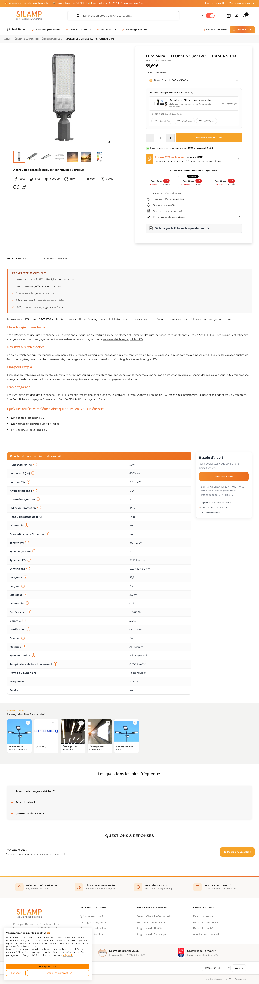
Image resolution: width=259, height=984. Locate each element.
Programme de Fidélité (149, 928)
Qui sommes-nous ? (91, 916)
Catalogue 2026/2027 (93, 922)
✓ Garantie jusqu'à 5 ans (132, 3)
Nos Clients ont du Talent (151, 922)
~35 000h (91, 178)
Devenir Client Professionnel (153, 916)
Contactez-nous (224, 476)
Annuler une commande (206, 934)
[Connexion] (236, 15)
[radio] (161, 121)
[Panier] (244, 15)
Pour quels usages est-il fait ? (35, 791)
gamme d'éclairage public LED (123, 339)
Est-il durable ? (25, 802)
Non (73, 178)
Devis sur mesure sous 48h (168, 211)
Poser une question (239, 852)
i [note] (170, 72)
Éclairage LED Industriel (27, 39)
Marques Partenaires (91, 934)
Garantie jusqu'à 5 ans (165, 205)
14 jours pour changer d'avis (169, 216)
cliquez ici (68, 955)
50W (22, 178)
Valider (239, 968)
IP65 (37, 178)
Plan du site (240, 979)
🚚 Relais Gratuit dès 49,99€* (102, 3)
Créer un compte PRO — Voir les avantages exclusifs (230, 3)
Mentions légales (213, 979)
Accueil (7, 39)
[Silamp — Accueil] (29, 913)
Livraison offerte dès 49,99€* (169, 199)
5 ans (109, 178)
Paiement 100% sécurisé (167, 193)
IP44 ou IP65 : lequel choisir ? (29, 429)
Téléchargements (55, 258)
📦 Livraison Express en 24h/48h (69, 3)
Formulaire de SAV (203, 928)
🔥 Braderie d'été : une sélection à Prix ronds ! (26, 3)
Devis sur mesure (203, 916)
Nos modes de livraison (93, 928)
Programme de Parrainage (151, 934)
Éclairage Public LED (52, 39)
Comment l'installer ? (30, 813)
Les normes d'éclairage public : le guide (35, 423)
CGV (228, 979)
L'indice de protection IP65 (27, 417)
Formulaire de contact (205, 922)
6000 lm (55, 178)
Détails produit (18, 258)
